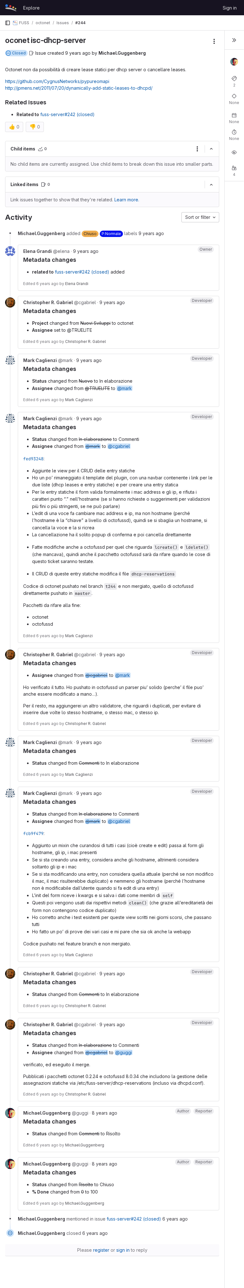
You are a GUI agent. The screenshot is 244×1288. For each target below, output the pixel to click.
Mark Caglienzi (79, 399)
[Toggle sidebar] (234, 40)
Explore (31, 7)
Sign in (230, 7)
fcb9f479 (33, 833)
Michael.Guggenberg (84, 1145)
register (101, 1250)
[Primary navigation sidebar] (8, 23)
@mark (124, 388)
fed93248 (33, 459)
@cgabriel (119, 446)
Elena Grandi (76, 283)
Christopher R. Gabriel (85, 341)
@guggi (123, 1052)
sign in (123, 1250)
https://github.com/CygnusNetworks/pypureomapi (57, 81)
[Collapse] (211, 149)
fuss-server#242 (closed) (67, 114)
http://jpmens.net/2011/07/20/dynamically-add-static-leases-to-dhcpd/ (78, 88)
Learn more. (126, 199)
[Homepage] (10, 8)
